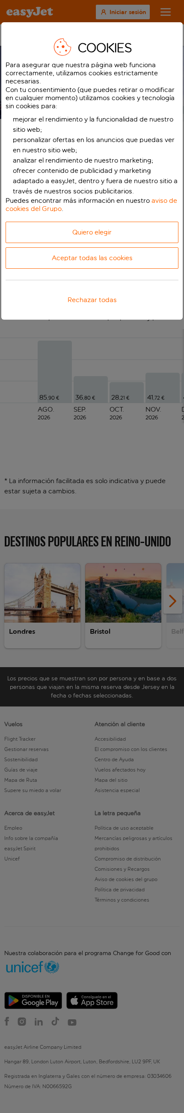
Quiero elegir (92, 232)
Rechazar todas (92, 300)
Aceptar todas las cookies (92, 258)
